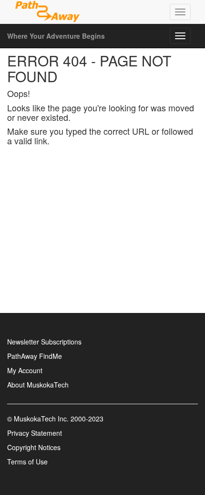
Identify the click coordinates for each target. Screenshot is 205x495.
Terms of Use (27, 461)
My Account (24, 370)
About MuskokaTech (38, 384)
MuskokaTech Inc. (41, 418)
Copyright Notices (34, 447)
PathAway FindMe (34, 356)
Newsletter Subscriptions (44, 341)
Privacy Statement (34, 433)
